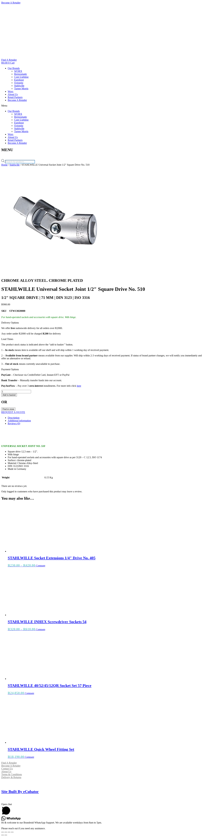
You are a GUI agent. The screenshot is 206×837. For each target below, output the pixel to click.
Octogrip (18, 82)
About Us (13, 94)
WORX (18, 71)
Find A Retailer (9, 762)
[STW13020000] (55, 273)
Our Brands (14, 68)
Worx (10, 91)
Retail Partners (15, 97)
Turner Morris (21, 88)
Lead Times (7, 339)
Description (13, 417)
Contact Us (7, 768)
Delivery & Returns (11, 777)
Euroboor (19, 79)
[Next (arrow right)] (6, 835)
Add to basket (9, 395)
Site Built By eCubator (20, 791)
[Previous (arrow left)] (2, 835)
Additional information (19, 420)
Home (4, 164)
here (79, 385)
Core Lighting (21, 77)
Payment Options (10, 369)
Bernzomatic (20, 74)
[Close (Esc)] (2, 832)
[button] (103, 105)
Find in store (8, 409)
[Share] (6, 832)
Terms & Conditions (11, 774)
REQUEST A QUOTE (13, 412)
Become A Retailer (17, 100)
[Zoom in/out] (12, 832)
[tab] (106, 417)
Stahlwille (19, 85)
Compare (40, 565)
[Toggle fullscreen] (9, 832)
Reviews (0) (14, 423)
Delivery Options (10, 322)
